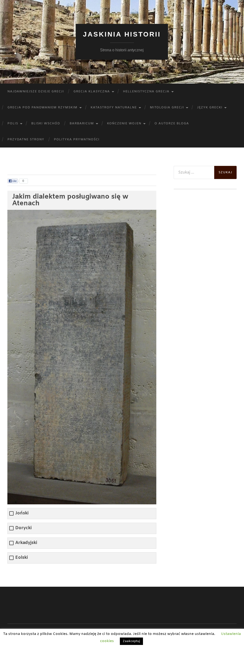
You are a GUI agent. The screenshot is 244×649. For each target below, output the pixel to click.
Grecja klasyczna (91, 92)
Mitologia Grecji (167, 108)
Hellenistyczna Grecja (146, 92)
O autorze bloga (171, 123)
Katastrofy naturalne (114, 108)
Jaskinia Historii (122, 34)
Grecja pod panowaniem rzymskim (42, 108)
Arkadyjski (26, 543)
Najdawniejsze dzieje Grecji (35, 92)
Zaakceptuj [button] (131, 641)
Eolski (21, 557)
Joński (22, 513)
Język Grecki (209, 108)
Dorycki (23, 528)
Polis (12, 123)
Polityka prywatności (76, 139)
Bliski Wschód (45, 123)
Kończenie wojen (124, 123)
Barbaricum (82, 123)
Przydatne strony (25, 139)
